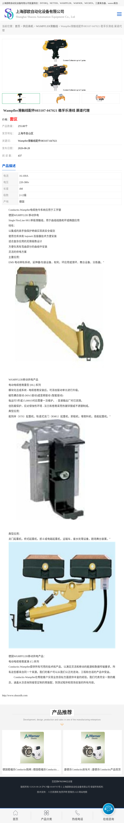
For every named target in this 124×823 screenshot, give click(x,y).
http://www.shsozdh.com (14, 695)
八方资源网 (53, 792)
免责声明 (63, 792)
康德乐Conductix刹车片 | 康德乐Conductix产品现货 (92, 769)
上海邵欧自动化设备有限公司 (76, 787)
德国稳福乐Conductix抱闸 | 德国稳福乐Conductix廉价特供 (35, 769)
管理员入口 (73, 792)
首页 (17, 26)
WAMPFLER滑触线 (47, 26)
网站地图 (83, 792)
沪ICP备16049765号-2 (52, 787)
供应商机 (28, 26)
